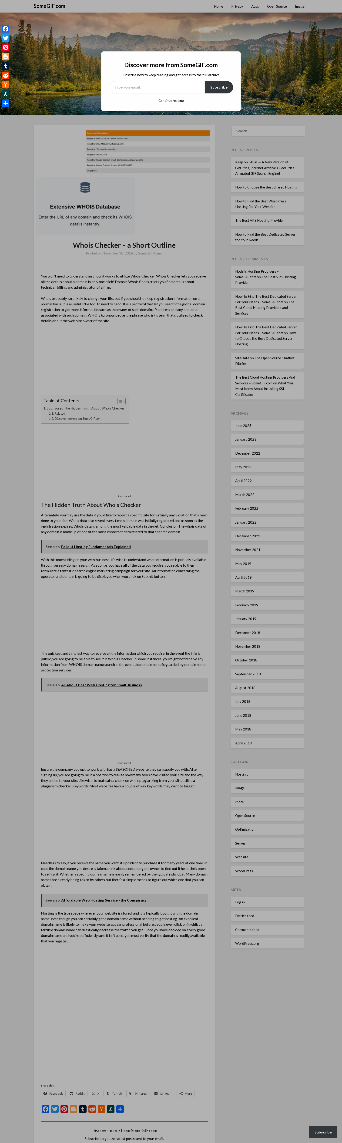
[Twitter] (5, 38)
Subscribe (219, 87)
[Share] (5, 103)
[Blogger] (5, 56)
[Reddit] (5, 75)
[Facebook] (5, 28)
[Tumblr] (5, 66)
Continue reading (171, 100)
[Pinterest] (5, 47)
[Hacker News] (5, 84)
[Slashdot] (5, 94)
